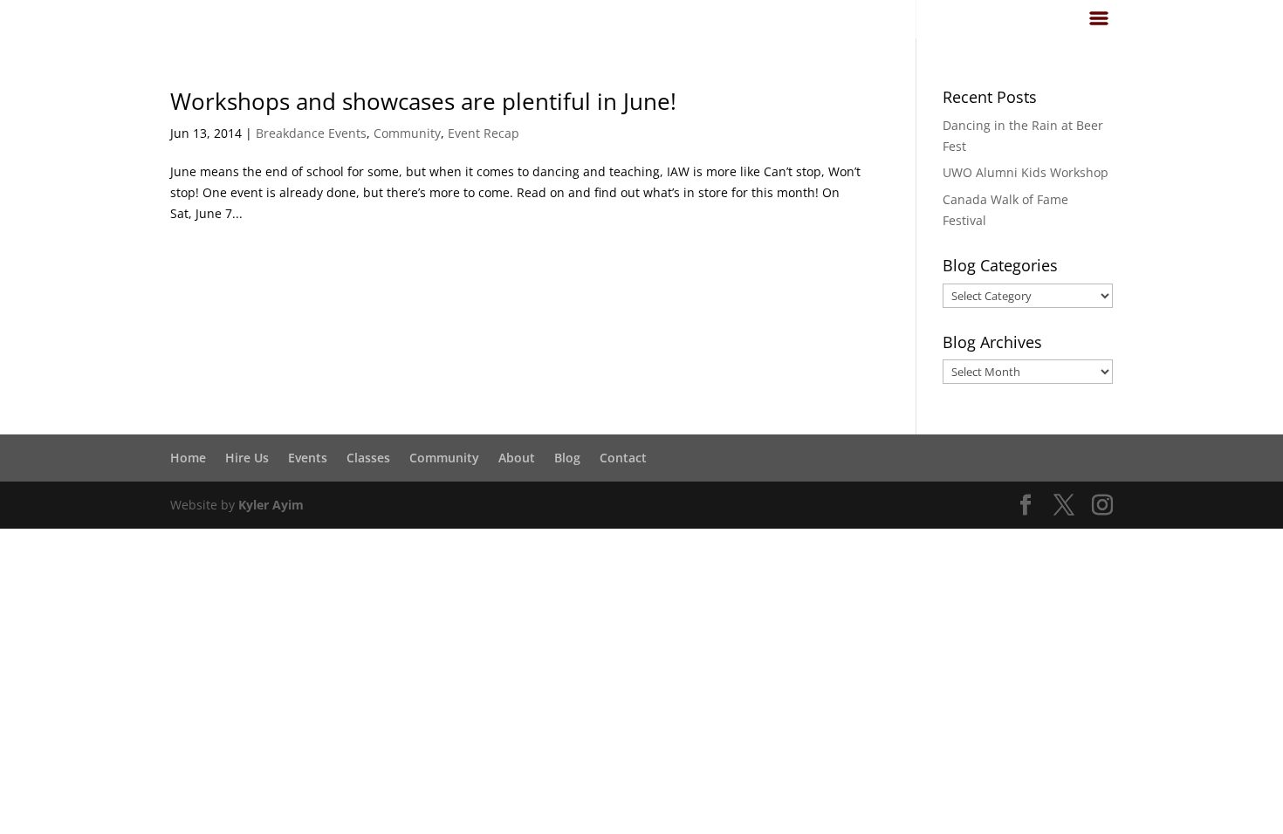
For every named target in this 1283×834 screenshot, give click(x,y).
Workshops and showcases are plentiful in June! (423, 101)
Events (307, 457)
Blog (567, 457)
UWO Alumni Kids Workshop (1025, 172)
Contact (623, 457)
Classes (368, 457)
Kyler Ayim (271, 504)
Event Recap (483, 133)
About (516, 457)
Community (407, 133)
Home (188, 457)
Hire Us (247, 457)
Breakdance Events (311, 133)
